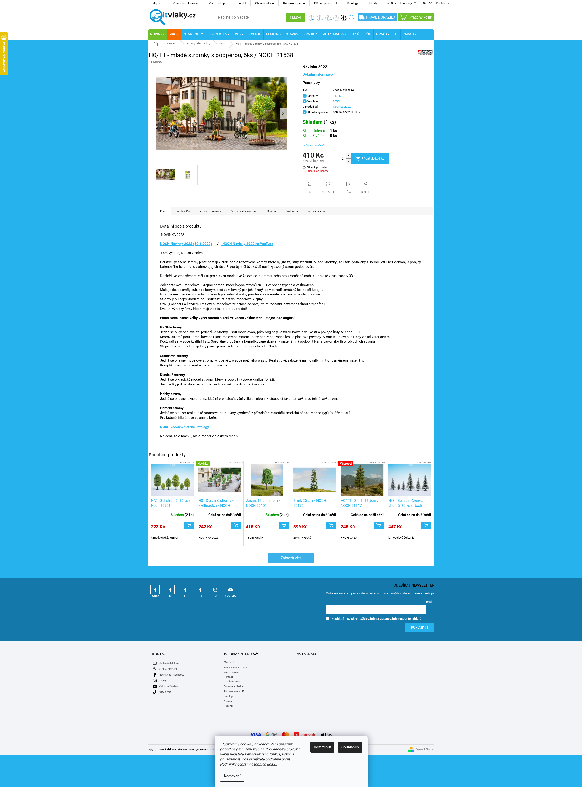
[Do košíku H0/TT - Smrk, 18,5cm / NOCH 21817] (379, 525)
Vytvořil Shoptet (425, 749)
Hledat (296, 17)
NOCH (337, 101)
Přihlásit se (419, 627)
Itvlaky (155, 589)
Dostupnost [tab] (292, 211)
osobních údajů (410, 618)
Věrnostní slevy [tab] (316, 211)
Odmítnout (322, 747)
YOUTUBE (230, 589)
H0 (339, 95)
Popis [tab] (163, 211)
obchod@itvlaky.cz (169, 663)
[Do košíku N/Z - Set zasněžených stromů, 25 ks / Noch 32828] (426, 525)
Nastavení (232, 776)
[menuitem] (157, 34)
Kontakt (241, 3)
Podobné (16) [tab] (183, 211)
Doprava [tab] (271, 211)
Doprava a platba (294, 3)
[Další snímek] (283, 113)
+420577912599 (168, 669)
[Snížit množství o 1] (348, 161)
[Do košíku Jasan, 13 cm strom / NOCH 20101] (284, 525)
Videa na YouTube (169, 686)
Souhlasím (350, 747)
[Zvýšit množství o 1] (348, 155)
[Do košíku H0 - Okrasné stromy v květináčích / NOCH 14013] (236, 525)
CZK (426, 3)
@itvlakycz (165, 691)
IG (215, 589)
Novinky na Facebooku (171, 674)
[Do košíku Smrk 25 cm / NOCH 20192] (331, 525)
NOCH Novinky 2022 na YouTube (247, 244)
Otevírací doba (264, 3)
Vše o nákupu (217, 3)
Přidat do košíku (373, 158)
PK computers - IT (326, 3)
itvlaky (162, 680)
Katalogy (352, 3)
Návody (372, 3)
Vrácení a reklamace (186, 3)
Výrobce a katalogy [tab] (210, 211)
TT (334, 95)
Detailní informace (318, 74)
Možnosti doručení (313, 145)
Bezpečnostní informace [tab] (244, 211)
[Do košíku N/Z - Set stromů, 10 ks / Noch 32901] (189, 525)
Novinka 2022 (342, 106)
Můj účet (158, 3)
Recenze (228, 705)
